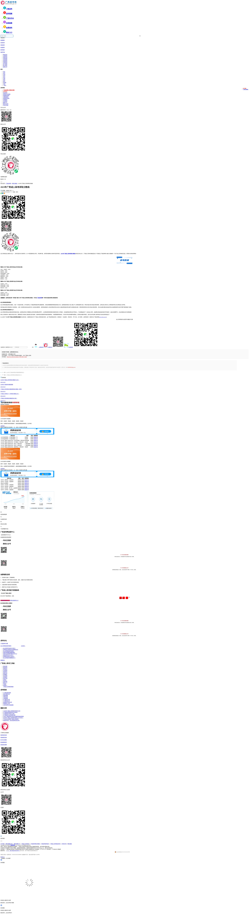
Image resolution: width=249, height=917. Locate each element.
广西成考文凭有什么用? (8, 713)
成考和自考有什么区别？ (9, 656)
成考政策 (5, 62)
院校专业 (5, 673)
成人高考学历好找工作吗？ (9, 648)
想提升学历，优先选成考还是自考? (11, 720)
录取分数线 (14, 183)
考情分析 (5, 696)
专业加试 (5, 670)
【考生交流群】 (245, 89)
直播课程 (3, 40)
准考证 (4, 679)
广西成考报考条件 (45, 843)
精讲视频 (5, 695)
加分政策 (5, 675)
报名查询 (5, 92)
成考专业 (5, 57)
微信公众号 (5, 103)
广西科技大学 (6, 699)
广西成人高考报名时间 (55, 843)
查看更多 (3, 660)
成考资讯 (5, 61)
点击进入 (23, 645)
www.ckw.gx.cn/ (102, 317)
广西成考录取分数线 (35, 843)
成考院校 (5, 56)
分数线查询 (5, 96)
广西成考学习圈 (4, 643)
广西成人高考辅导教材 (8, 686)
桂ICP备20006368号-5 (15, 850)
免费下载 (3, 52)
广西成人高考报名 (25, 843)
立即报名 (3, 425)
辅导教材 (3, 49)
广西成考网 (8, 183)
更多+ (5, 85)
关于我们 (3, 843)
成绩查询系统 (6, 95)
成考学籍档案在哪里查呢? (9, 652)
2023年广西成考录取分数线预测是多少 (15, 372)
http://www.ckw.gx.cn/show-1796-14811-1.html (17, 356)
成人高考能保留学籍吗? (6, 645)
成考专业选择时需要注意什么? (10, 653)
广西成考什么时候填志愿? (9, 715)
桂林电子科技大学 (7, 702)
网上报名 (5, 65)
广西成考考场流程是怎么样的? (10, 712)
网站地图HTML (9, 843)
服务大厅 (5, 66)
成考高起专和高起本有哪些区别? (10, 649)
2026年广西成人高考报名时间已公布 (11, 710)
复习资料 (5, 64)
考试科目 (5, 671)
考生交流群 (5, 105)
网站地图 (70, 843)
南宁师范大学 (6, 694)
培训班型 (3, 42)
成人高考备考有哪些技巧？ (9, 657)
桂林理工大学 (6, 703)
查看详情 (36, 437)
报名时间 (5, 667)
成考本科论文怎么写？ (8, 655)
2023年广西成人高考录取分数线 (68, 253)
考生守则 (5, 678)
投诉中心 (3, 857)
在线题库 (3, 47)
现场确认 (5, 674)
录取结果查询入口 (14, 600)
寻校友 (4, 684)
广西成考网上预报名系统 (9, 90)
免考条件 (5, 677)
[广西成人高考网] (9, 4)
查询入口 (5, 682)
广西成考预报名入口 (5, 600)
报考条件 (5, 669)
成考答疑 (5, 58)
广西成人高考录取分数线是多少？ (14, 374)
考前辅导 (3, 45)
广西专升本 (64, 843)
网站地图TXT (17, 843)
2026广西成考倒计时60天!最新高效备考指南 (13, 716)
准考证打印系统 (6, 94)
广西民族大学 (6, 700)
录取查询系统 (6, 98)
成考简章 (5, 60)
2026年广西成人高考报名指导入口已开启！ (13, 717)
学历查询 (5, 101)
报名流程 (5, 666)
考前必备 (5, 681)
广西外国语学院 (7, 692)
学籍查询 (5, 99)
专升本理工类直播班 (8, 705)
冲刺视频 (5, 698)
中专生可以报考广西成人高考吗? (11, 719)
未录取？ (5, 685)
